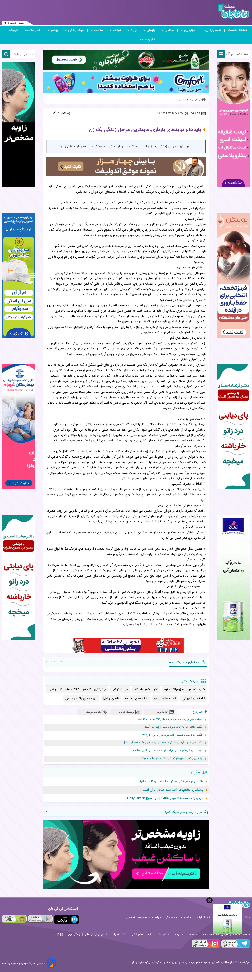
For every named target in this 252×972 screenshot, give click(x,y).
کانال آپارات (118, 934)
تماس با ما (163, 934)
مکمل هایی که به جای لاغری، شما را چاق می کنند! (173, 727)
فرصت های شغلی (140, 934)
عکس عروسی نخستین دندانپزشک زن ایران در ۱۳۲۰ (171, 735)
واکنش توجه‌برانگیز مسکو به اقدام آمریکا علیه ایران (170, 781)
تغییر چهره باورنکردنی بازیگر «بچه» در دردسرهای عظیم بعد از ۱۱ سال (162, 742)
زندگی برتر (74, 934)
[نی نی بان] (233, 11)
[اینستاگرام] (206, 947)
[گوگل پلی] (40, 919)
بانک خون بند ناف (136, 698)
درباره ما (178, 934)
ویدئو (55, 30)
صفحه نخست (237, 30)
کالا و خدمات (146, 39)
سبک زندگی (76, 30)
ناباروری (189, 30)
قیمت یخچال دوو (165, 698)
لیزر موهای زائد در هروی (81, 698)
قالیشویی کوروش (193, 698)
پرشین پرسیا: (197, 186)
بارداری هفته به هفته (215, 934)
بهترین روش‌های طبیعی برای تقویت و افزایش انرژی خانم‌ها (167, 750)
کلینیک (14, 30)
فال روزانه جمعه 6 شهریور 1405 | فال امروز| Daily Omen (165, 798)
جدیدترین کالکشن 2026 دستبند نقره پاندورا (77, 689)
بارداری (169, 30)
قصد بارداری (212, 30)
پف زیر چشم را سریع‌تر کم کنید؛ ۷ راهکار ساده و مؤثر (172, 758)
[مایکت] (66, 919)
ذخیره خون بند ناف (146, 689)
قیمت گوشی (119, 689)
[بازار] (14, 919)
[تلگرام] (235, 947)
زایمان (151, 30)
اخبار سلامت (33, 30)
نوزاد (134, 30)
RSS (60, 934)
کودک (117, 30)
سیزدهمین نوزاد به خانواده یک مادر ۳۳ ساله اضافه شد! (169, 719)
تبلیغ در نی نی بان (96, 934)
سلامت (99, 30)
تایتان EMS (111, 698)
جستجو (192, 934)
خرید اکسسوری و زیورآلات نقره (184, 689)
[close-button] (209, 900)
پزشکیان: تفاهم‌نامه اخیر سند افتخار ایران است (172, 790)
